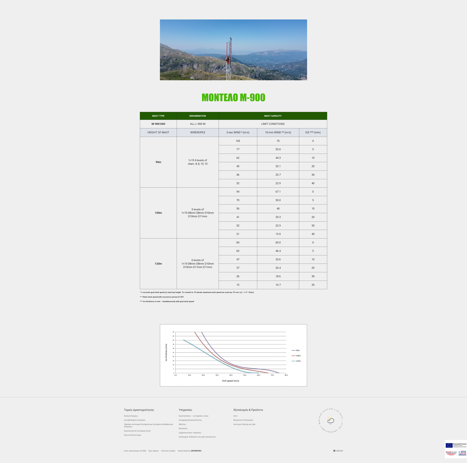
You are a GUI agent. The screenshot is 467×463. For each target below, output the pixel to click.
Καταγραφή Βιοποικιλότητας (190, 420)
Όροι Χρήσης (153, 451)
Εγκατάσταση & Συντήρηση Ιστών (137, 431)
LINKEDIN (339, 451)
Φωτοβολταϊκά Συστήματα (134, 420)
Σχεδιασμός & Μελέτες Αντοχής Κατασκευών (197, 437)
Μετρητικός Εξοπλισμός (243, 420)
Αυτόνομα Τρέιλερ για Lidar (245, 424)
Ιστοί (235, 416)
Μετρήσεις (183, 428)
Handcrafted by (189, 451)
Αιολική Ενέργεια (131, 416)
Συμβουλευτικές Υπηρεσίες (190, 433)
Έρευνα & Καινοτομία (132, 435)
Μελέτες (182, 424)
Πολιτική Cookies (168, 451)
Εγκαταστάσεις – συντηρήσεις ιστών (193, 416)
